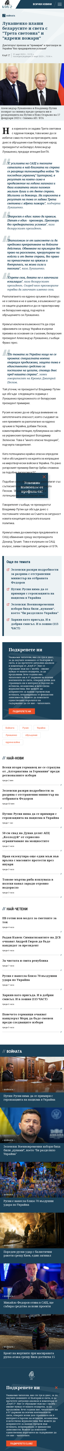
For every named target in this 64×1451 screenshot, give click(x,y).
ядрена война (13, 742)
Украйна (41, 728)
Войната (10, 16)
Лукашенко (11, 735)
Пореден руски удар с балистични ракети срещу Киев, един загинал (28, 1253)
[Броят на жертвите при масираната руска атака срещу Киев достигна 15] (32, 1332)
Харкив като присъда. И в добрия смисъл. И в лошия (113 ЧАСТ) (34, 624)
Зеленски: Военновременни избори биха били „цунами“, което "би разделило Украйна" (35, 608)
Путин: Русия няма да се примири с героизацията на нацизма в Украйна (32, 593)
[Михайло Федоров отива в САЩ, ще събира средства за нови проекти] (32, 1281)
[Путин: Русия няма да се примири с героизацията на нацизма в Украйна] (32, 1074)
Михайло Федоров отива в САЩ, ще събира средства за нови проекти (29, 1304)
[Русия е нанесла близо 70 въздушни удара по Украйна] (32, 1180)
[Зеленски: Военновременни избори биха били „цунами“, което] (32, 1125)
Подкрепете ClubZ (21, 1443)
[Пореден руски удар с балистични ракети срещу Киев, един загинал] (32, 1230)
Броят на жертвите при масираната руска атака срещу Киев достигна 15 (29, 1355)
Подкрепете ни (22, 711)
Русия (26, 728)
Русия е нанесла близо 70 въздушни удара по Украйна (29, 1202)
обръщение (31, 735)
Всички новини (42, 4)
